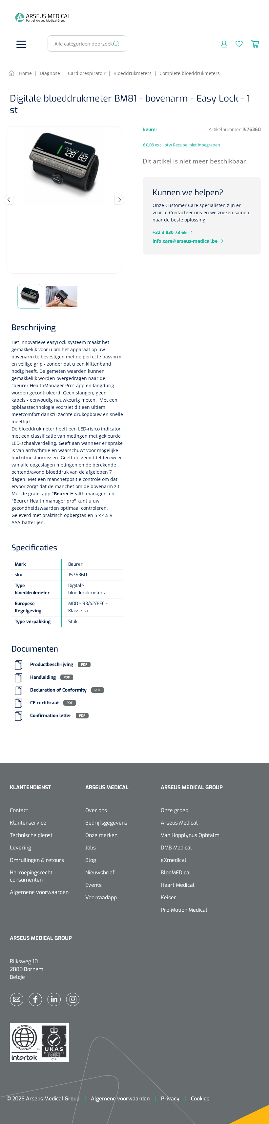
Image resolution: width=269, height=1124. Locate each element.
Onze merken (101, 835)
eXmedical (173, 860)
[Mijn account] (220, 43)
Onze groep (174, 810)
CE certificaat (44, 703)
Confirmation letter (50, 716)
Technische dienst (31, 835)
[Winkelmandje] (251, 43)
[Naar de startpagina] (20, 18)
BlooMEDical (176, 872)
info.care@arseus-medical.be (185, 241)
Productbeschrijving (51, 664)
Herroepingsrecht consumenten (31, 876)
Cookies (200, 1098)
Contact (19, 810)
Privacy (170, 1098)
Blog (90, 860)
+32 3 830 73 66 (170, 232)
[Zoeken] (116, 43)
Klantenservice (28, 822)
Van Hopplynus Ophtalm (190, 835)
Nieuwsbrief (99, 872)
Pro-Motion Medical (184, 909)
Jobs (90, 847)
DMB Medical (176, 847)
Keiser (168, 897)
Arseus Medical (179, 822)
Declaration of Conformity (58, 690)
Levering (20, 847)
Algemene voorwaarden (39, 892)
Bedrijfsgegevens (106, 822)
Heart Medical (178, 885)
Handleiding (43, 677)
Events (93, 885)
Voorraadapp (101, 897)
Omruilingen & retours (37, 860)
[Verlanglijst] (235, 43)
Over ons (96, 810)
